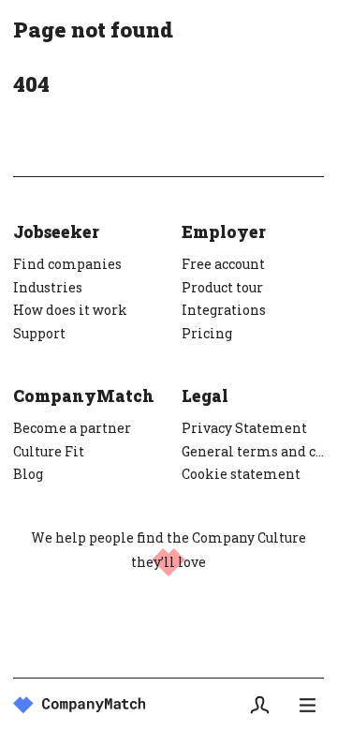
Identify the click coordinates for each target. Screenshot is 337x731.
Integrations (224, 310)
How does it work (70, 310)
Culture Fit (48, 451)
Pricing (207, 333)
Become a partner (72, 428)
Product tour (222, 287)
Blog (28, 474)
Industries (47, 287)
